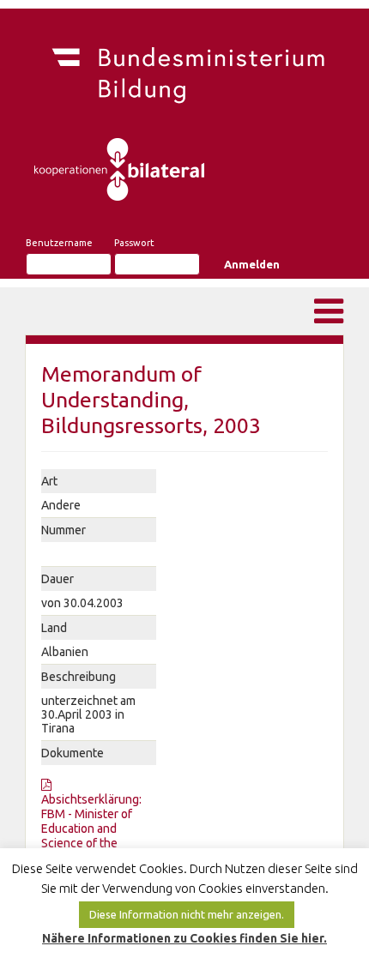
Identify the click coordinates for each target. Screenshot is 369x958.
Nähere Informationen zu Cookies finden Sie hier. (184, 938)
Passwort (134, 243)
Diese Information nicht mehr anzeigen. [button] (186, 914)
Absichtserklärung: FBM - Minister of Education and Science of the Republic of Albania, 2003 (93, 835)
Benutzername (59, 243)
